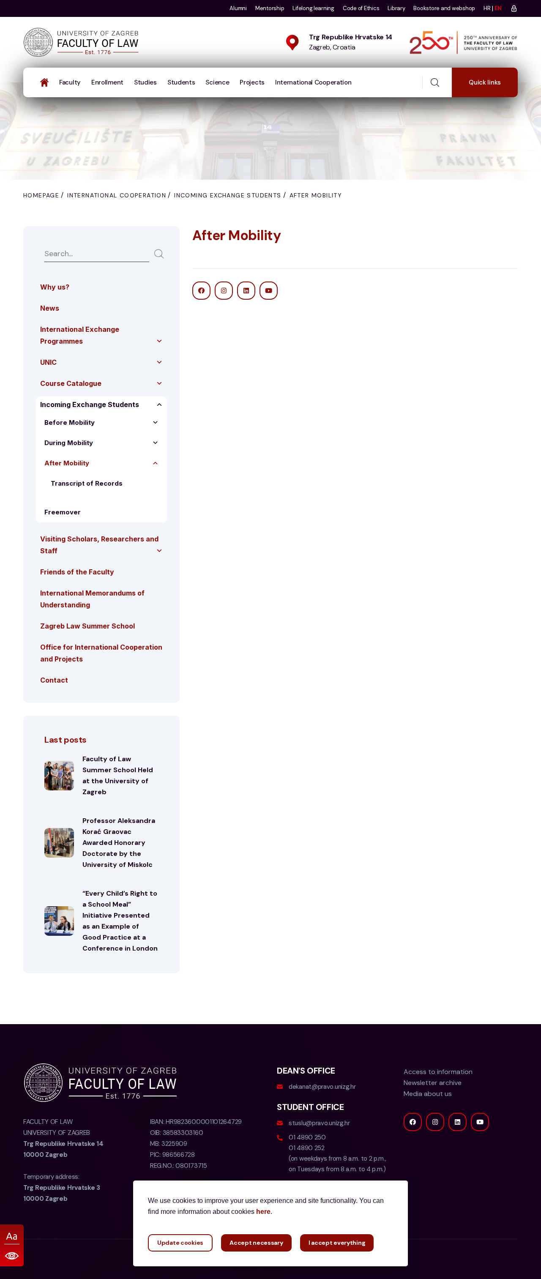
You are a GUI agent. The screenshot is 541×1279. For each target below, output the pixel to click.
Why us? (54, 287)
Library (396, 8)
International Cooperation (313, 82)
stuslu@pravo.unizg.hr (319, 1123)
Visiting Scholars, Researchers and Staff (99, 545)
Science (217, 82)
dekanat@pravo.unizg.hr (322, 1086)
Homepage (41, 195)
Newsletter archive (433, 1082)
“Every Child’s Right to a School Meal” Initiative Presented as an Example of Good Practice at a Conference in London (120, 921)
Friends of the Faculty (77, 572)
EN (498, 8)
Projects (252, 82)
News (49, 308)
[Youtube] (480, 1122)
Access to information (438, 1071)
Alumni (238, 8)
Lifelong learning (313, 8)
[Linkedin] (457, 1122)
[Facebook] (413, 1122)
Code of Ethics (361, 8)
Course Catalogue (70, 383)
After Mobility (66, 463)
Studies (145, 82)
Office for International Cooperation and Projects (101, 653)
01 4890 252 (307, 1148)
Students (181, 82)
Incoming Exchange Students (227, 195)
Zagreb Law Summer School (87, 626)
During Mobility (68, 443)
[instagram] (435, 1122)
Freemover (62, 512)
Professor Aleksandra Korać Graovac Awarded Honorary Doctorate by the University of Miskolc (118, 842)
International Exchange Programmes (79, 335)
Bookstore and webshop (444, 8)
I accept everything (337, 1242)
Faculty (70, 82)
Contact (54, 680)
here (263, 1211)
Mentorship (269, 8)
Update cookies (180, 1242)
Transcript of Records (87, 483)
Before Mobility (69, 422)
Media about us (428, 1093)
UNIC (48, 362)
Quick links (485, 82)
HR (487, 8)
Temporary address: (61, 1187)
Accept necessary (256, 1242)
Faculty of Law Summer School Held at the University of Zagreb (117, 775)
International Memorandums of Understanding (92, 599)
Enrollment (107, 82)
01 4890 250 (307, 1137)
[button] (159, 341)
